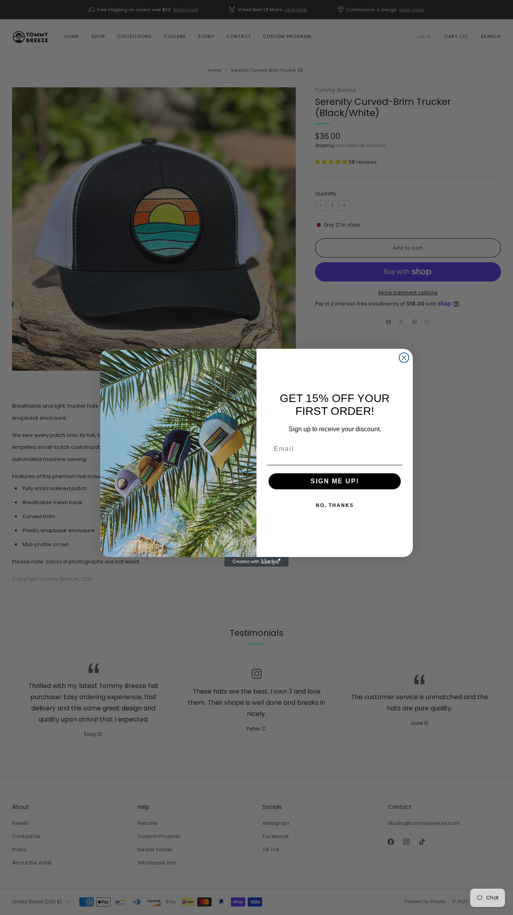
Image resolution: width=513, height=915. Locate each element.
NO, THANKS (335, 505)
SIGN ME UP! (335, 481)
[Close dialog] (404, 357)
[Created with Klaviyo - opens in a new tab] (256, 562)
